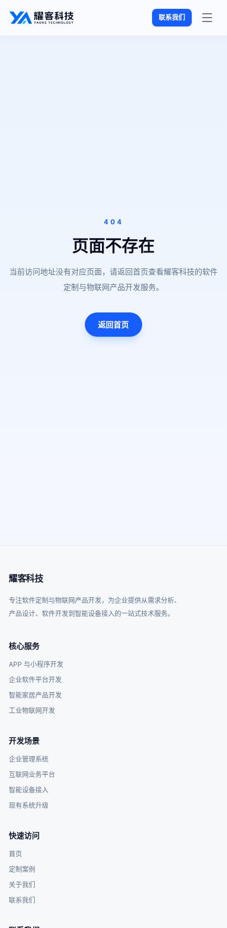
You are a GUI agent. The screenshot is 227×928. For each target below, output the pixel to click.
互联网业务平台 (32, 774)
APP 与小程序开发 (36, 664)
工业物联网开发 (32, 710)
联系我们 (172, 17)
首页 (15, 854)
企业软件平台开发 (35, 680)
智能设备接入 (28, 790)
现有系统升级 (28, 805)
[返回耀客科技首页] (41, 17)
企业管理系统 (28, 759)
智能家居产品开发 (35, 695)
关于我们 (22, 885)
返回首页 (113, 324)
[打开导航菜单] (207, 18)
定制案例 (22, 869)
